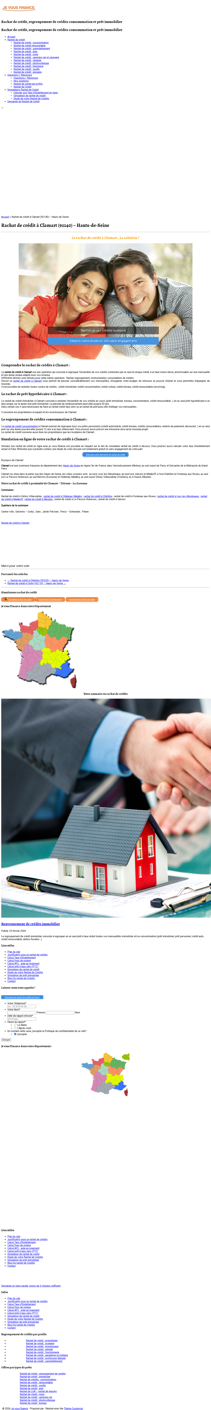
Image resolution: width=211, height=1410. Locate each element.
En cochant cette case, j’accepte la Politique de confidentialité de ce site (46, 1031)
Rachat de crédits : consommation (38, 1379)
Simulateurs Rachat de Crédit (23, 89)
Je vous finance (19, 1408)
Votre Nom (13, 1009)
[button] (105, 301)
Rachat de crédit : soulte (27, 69)
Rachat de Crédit (22, 86)
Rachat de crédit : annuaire (28, 72)
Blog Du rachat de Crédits (21, 978)
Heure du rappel (16, 1021)
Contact (11, 981)
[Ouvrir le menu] (2, 107)
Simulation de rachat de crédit (30, 95)
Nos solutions (21, 80)
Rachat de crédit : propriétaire (42, 1340)
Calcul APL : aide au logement (23, 963)
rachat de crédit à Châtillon (98, 496)
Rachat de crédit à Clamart (15, 522)
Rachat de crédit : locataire (40, 1343)
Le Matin (22, 1025)
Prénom (41, 1012)
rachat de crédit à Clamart (27, 380)
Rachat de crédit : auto (25, 51)
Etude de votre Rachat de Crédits (31, 98)
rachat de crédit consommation (21, 426)
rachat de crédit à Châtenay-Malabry (63, 496)
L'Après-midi (24, 1028)
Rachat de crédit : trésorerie (28, 66)
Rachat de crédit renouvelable (30, 45)
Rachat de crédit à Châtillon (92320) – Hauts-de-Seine (38, 580)
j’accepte (22, 1034)
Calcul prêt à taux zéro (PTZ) (22, 966)
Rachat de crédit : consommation (31, 42)
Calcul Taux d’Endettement (21, 957)
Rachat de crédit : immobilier (35, 1376)
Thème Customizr (73, 1408)
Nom (77, 1012)
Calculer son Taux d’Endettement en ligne (36, 92)
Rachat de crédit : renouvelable (36, 1382)
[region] (105, 301)
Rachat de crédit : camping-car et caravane (36, 57)
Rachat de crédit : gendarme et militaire (47, 1355)
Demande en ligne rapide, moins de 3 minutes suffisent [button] (31, 1285)
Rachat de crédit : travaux (33, 1403)
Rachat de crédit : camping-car (36, 1397)
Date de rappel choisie (20, 1015)
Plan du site (13, 951)
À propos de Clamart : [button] (12, 460)
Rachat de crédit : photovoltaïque (31, 63)
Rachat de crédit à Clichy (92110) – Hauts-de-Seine (36, 583)
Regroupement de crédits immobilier (30, 923)
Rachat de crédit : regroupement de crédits (43, 1373)
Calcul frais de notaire (19, 960)
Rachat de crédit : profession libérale (46, 1358)
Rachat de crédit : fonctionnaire (42, 1352)
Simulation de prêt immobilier (23, 975)
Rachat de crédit (16, 39)
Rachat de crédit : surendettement (32, 48)
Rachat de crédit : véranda (27, 60)
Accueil (11, 36)
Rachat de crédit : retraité (39, 1349)
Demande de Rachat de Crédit (23, 101)
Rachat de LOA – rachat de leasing (38, 1391)
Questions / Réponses (19, 75)
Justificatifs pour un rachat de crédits (27, 954)
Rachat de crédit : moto (26, 54)
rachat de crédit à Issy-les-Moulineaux (178, 496)
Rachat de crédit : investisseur (42, 1346)
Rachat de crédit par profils (28, 83)
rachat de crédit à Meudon (39, 499)
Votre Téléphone (16, 1003)
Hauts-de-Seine (72, 465)
